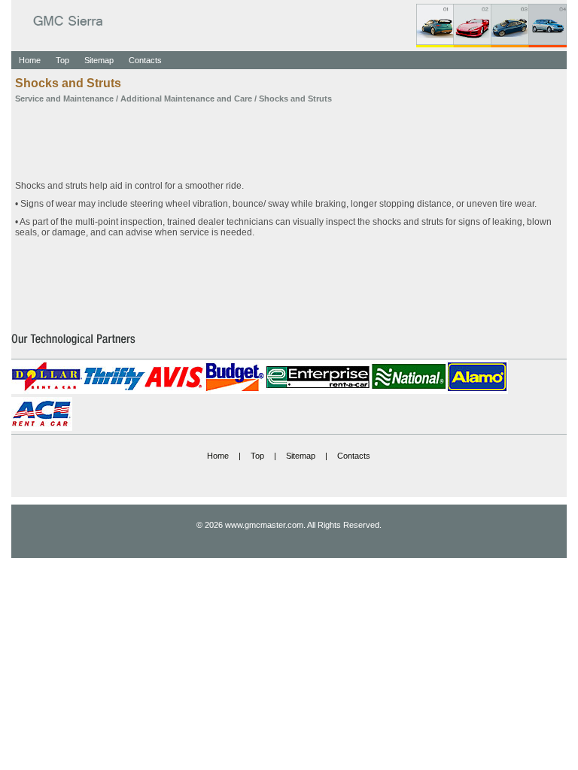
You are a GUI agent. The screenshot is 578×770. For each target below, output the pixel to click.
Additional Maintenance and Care (186, 98)
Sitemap (99, 60)
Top (62, 60)
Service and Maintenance (64, 98)
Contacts (145, 60)
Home (30, 60)
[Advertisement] (289, 137)
